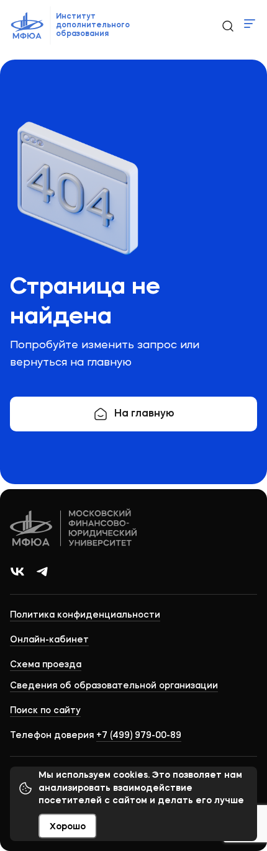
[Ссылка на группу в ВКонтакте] (17, 571)
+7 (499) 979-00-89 (138, 735)
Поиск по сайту (45, 710)
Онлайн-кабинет (49, 640)
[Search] (227, 25)
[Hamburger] (249, 23)
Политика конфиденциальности (85, 615)
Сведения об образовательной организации (114, 686)
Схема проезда (45, 664)
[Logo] (74, 529)
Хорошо (68, 826)
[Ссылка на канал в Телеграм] (42, 571)
